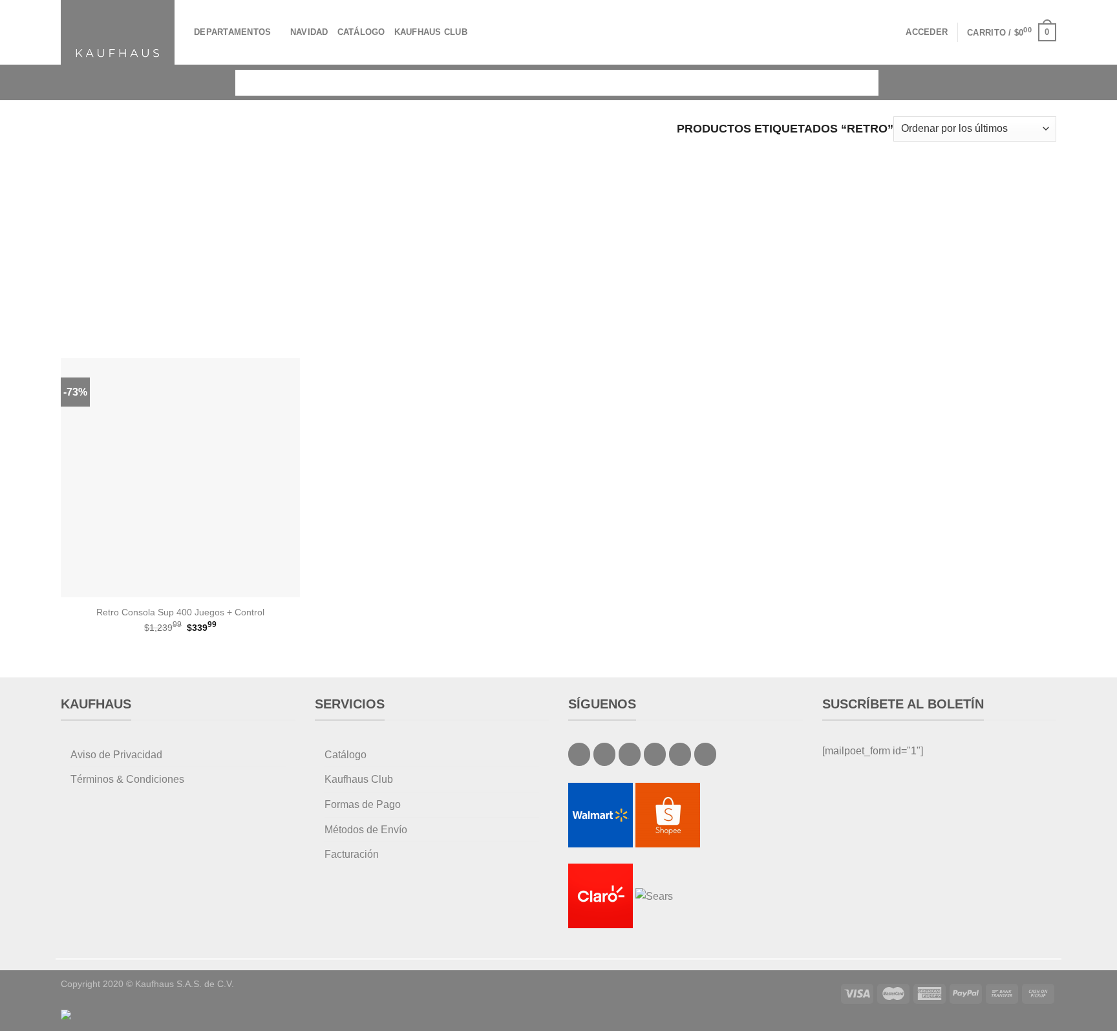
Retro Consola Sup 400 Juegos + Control (180, 612)
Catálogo (361, 32)
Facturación (351, 854)
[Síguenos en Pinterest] (680, 754)
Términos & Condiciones (127, 779)
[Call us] (655, 754)
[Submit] (859, 82)
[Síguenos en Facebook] (579, 754)
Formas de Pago (362, 804)
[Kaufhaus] (118, 32)
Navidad (309, 32)
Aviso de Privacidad (116, 754)
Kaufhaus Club (430, 32)
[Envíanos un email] (630, 754)
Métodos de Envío (365, 829)
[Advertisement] (558, 241)
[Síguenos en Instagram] (604, 754)
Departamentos (232, 32)
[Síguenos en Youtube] (705, 754)
